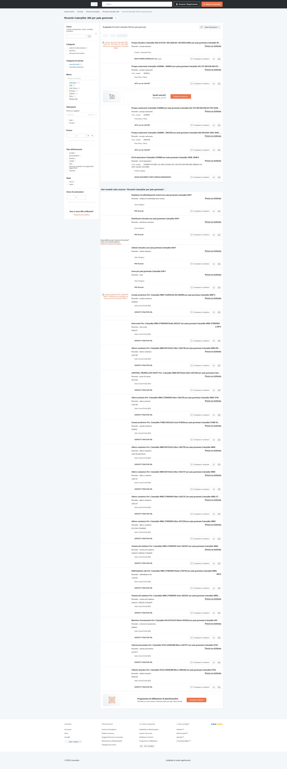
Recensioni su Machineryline (112, 741)
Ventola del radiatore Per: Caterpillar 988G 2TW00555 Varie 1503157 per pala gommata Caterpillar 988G (175, 546)
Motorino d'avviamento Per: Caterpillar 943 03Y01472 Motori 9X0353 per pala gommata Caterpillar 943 (174, 620)
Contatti (67, 737)
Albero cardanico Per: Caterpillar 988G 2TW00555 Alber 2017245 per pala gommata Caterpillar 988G (174, 521)
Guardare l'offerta (196, 700)
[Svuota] (96, 34)
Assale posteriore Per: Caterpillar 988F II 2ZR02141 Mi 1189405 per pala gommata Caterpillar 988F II (173, 295)
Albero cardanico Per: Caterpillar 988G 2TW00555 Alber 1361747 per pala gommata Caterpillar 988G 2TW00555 (178, 497)
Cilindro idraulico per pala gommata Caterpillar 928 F (154, 248)
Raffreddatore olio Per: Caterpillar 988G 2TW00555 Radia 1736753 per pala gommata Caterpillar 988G (174, 571)
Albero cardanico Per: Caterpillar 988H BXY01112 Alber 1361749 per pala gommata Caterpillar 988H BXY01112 (178, 348)
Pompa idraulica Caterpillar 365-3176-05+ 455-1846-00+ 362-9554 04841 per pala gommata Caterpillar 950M (176, 43)
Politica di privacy (108, 733)
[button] (214, 59)
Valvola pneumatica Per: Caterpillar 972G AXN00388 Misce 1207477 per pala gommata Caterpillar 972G (175, 645)
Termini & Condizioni (109, 729)
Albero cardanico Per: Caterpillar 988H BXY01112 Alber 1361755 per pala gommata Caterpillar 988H (173, 447)
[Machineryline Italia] (76, 4)
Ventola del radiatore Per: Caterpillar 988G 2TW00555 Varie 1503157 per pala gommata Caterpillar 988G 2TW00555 (179, 596)
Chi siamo (68, 729)
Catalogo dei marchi (109, 745)
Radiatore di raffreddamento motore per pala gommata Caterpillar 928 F (162, 195)
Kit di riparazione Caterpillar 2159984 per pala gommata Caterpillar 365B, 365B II (165, 157)
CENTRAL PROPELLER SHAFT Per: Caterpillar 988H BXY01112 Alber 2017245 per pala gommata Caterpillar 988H (180, 373)
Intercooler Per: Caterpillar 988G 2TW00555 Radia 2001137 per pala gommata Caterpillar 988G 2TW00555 (176, 323)
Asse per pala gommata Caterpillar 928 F (149, 271)
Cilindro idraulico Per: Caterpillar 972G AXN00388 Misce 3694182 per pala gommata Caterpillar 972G (174, 670)
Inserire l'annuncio (181, 96)
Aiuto (66, 733)
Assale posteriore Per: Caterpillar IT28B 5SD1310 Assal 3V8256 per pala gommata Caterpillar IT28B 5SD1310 (177, 422)
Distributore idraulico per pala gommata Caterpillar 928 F (155, 219)
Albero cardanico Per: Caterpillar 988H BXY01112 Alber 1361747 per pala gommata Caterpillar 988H (173, 472)
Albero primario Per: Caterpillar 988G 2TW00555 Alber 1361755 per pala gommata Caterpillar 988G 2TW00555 (177, 398)
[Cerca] (104, 4)
